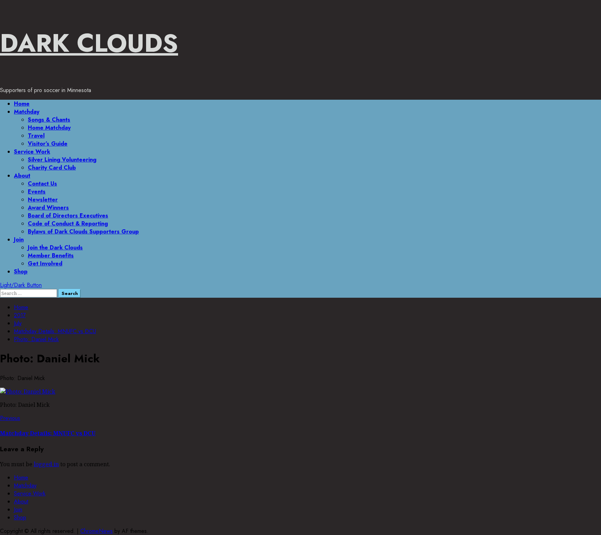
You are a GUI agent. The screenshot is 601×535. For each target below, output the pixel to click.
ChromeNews (96, 531)
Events (37, 192)
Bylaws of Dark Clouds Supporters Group (83, 232)
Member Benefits (51, 256)
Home (22, 104)
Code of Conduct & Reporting (68, 224)
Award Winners (48, 208)
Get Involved (45, 264)
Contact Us (42, 184)
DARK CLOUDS (89, 43)
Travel (36, 136)
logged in (46, 464)
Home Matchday (49, 128)
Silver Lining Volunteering (62, 160)
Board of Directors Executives (68, 216)
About (22, 176)
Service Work (32, 152)
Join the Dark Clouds (55, 248)
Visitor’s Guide (47, 144)
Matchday (26, 112)
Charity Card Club (52, 168)
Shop (20, 271)
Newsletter (43, 200)
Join (19, 240)
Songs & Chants (49, 120)
